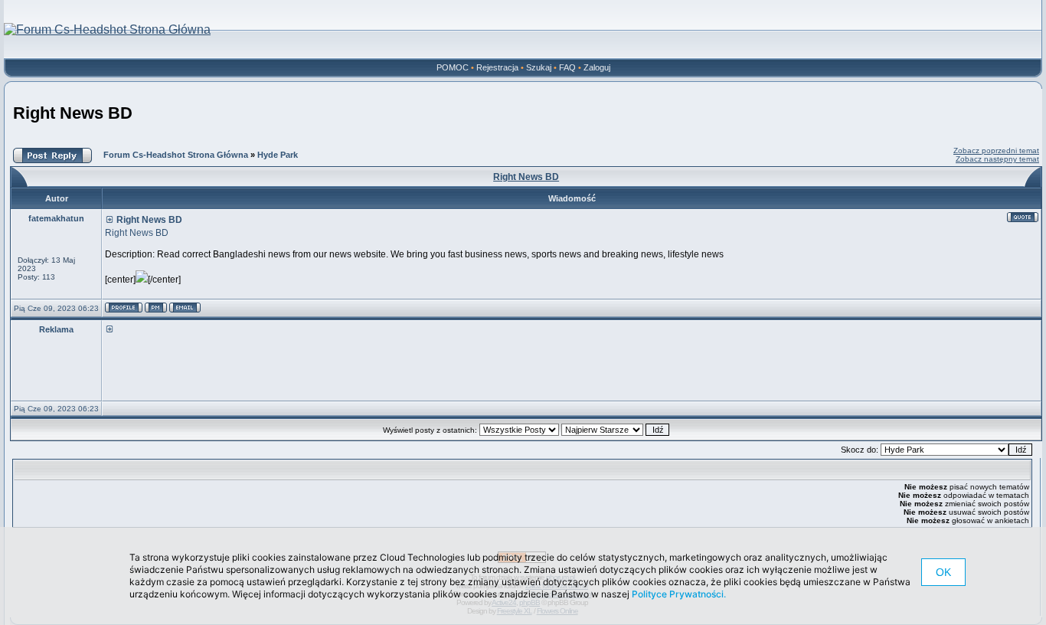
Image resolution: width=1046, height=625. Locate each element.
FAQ (567, 67)
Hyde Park (277, 154)
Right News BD (72, 113)
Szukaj (538, 67)
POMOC (452, 67)
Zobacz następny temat (997, 159)
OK (943, 572)
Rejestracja (497, 67)
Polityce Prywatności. (679, 594)
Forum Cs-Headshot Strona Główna (175, 154)
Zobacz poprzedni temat (996, 150)
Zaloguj (596, 67)
